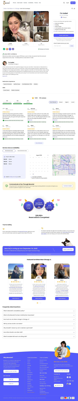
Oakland (29, 377)
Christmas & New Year (44, 392)
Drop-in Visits (42, 381)
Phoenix (29, 381)
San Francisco (30, 386)
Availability (30, 2)
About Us (41, 361)
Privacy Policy (32, 398)
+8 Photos (46, 40)
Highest (67, 102)
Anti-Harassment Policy (41, 398)
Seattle (28, 388)
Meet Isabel (19, 2)
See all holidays (43, 394)
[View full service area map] (63, 165)
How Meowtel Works (44, 363)
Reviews (25, 2)
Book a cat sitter (11, 371)
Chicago (29, 365)
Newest (61, 102)
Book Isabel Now (63, 35)
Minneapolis (30, 374)
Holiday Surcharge (13, 176)
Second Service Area (22, 150)
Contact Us (57, 374)
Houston (29, 370)
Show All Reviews (39, 143)
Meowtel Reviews (43, 369)
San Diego (29, 385)
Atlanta (28, 360)
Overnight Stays (43, 383)
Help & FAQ (42, 375)
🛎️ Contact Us (58, 385)
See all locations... (31, 392)
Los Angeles (29, 372)
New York (29, 376)
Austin (28, 361)
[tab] (37, 303)
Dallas (28, 367)
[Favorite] (72, 9)
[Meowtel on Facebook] (67, 377)
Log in (67, 2)
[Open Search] (64, 3)
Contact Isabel (68, 186)
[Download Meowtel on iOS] (67, 384)
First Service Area (9, 150)
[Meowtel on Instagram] (70, 377)
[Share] (74, 9)
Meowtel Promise (23, 231)
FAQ (40, 2)
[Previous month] (30, 155)
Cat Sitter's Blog (43, 377)
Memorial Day (42, 388)
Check (72, 45)
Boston (28, 363)
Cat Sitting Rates (43, 365)
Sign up (73, 2)
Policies (36, 2)
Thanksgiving (42, 391)
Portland (29, 383)
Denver (28, 369)
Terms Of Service (25, 398)
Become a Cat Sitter (61, 370)
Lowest (72, 102)
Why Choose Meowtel (44, 367)
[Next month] (48, 155)
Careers (41, 370)
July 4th (41, 389)
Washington (29, 390)
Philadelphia (30, 379)
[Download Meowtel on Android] (70, 384)
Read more (30, 119)
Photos (14, 2)
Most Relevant (53, 102)
